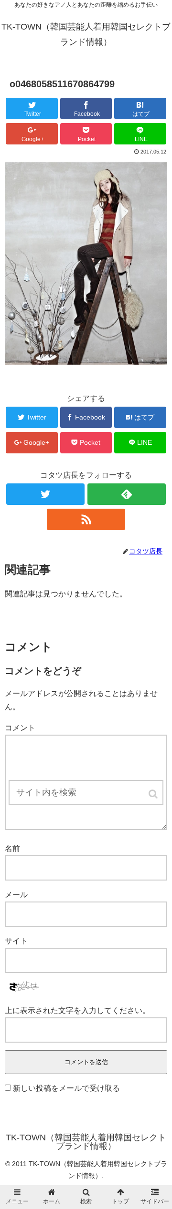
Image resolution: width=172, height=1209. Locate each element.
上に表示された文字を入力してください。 (77, 1010)
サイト (16, 941)
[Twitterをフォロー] (45, 494)
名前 (12, 848)
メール (16, 895)
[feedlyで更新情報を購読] (126, 494)
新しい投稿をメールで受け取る (66, 1088)
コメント (20, 728)
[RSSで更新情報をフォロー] (86, 519)
